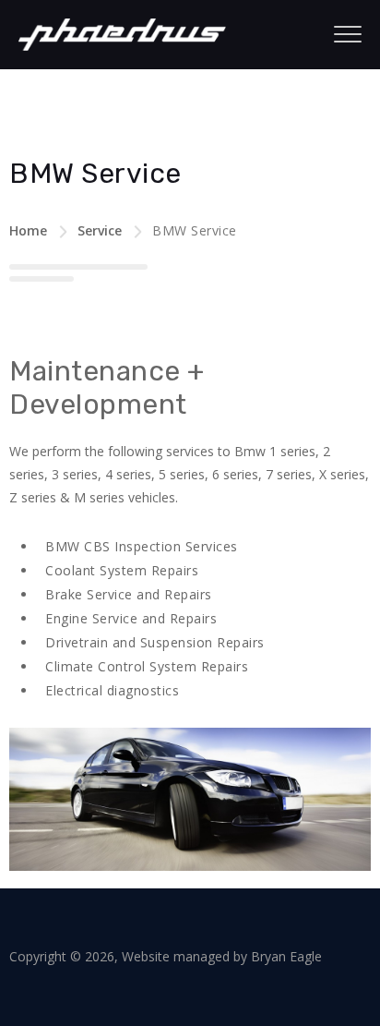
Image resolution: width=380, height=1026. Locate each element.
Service (99, 230)
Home (28, 230)
